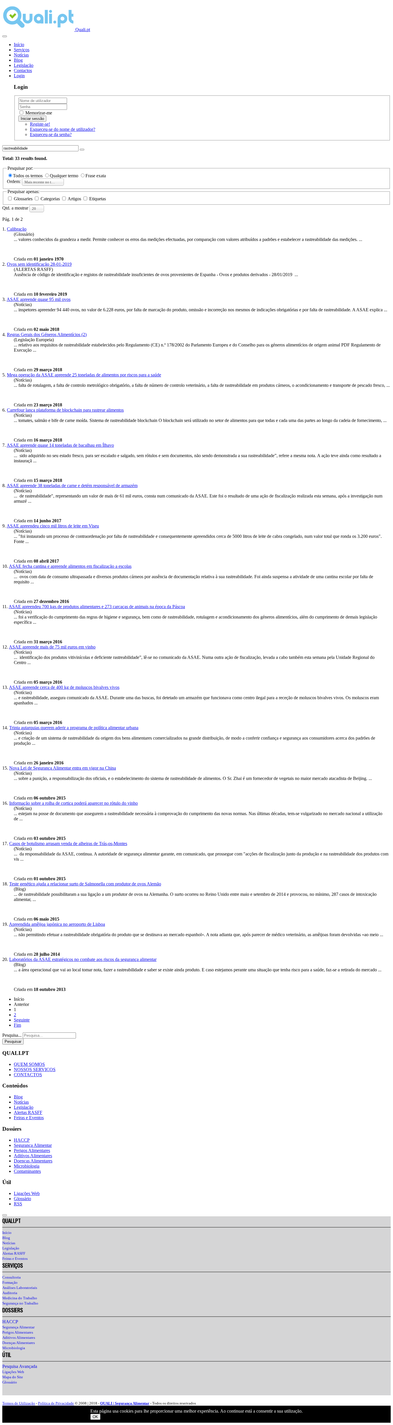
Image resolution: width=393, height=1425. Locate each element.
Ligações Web (27, 1193)
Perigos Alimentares (32, 1150)
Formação (10, 1282)
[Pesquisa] (82, 149)
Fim (17, 1025)
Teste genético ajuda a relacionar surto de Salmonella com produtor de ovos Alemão (85, 883)
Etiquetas (97, 198)
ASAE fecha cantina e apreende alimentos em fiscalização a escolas (70, 566)
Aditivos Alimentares (33, 1155)
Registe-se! (40, 124)
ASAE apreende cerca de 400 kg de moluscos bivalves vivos (64, 687)
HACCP (22, 1140)
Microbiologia (26, 1166)
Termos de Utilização (18, 1403)
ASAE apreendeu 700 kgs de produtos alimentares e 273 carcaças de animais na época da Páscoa (97, 606)
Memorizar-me (38, 112)
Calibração (16, 229)
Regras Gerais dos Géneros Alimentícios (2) (47, 334)
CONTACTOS (28, 1074)
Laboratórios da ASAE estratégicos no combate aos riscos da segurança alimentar (83, 959)
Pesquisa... (12, 1035)
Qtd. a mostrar (15, 208)
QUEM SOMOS (29, 1064)
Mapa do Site (12, 1377)
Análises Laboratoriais (19, 1287)
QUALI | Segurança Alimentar (124, 1403)
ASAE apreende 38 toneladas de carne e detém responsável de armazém (72, 485)
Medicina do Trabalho (19, 1298)
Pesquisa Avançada (19, 1366)
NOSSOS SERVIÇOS (35, 1069)
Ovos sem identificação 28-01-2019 (39, 264)
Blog (18, 60)
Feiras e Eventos (29, 1117)
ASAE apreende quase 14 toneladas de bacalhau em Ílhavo (60, 445)
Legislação (23, 65)
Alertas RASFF (28, 1112)
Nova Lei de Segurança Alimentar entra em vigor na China (62, 768)
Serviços (21, 49)
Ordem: (14, 181)
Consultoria (11, 1277)
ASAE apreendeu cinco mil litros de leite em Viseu (53, 525)
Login (19, 75)
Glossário (22, 1198)
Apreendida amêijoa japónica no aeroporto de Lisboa (57, 924)
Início (19, 44)
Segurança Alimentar (33, 1145)
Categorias (50, 198)
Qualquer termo (64, 175)
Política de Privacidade (56, 1403)
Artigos (74, 198)
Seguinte (22, 1019)
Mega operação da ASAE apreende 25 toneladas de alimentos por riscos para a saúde (84, 374)
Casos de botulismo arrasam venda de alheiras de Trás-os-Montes (68, 843)
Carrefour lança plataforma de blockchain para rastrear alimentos (65, 410)
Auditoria (9, 1293)
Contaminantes (27, 1171)
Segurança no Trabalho (20, 1303)
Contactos (23, 70)
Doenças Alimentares (33, 1160)
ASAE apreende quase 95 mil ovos (38, 299)
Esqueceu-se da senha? (51, 134)
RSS (18, 1203)
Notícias (21, 54)
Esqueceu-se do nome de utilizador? (62, 129)
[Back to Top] (4, 1215)
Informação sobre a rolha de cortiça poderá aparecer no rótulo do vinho (73, 803)
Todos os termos (28, 175)
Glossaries (23, 198)
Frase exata (95, 175)
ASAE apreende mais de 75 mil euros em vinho (52, 646)
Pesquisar (13, 1041)
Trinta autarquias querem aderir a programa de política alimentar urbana (73, 727)
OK (95, 1417)
